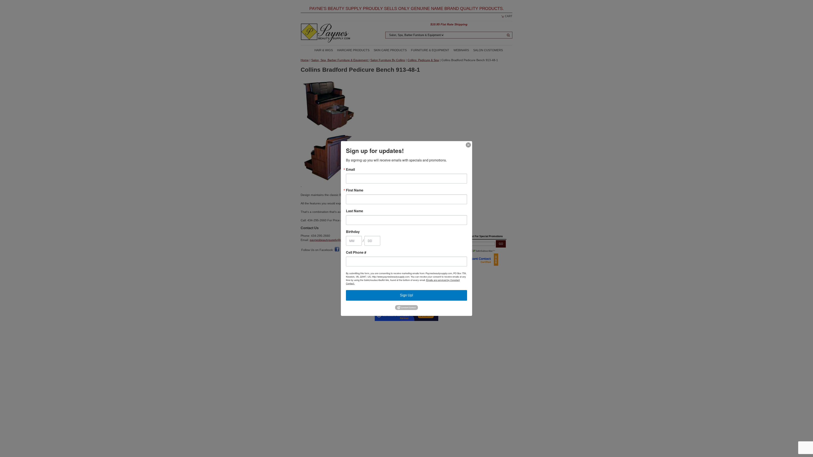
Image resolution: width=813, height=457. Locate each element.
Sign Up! (406, 295)
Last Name (354, 211)
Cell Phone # (356, 252)
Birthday (353, 231)
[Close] (468, 144)
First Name (354, 190)
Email (350, 169)
